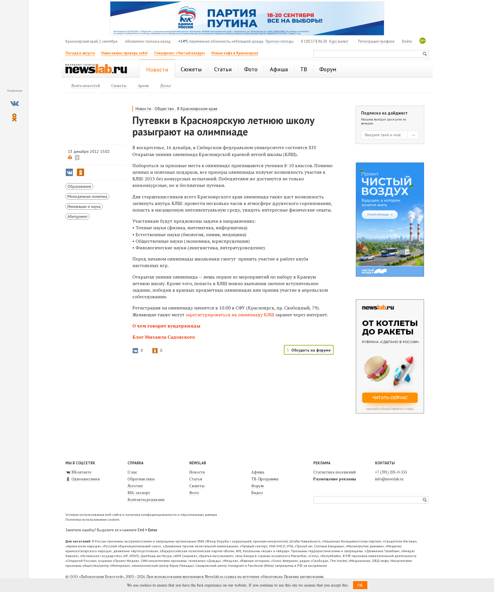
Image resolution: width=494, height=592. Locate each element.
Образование (79, 186)
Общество (164, 108)
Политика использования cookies (92, 519)
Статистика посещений (334, 472)
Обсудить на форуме (311, 350)
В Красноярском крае (197, 108)
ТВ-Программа (264, 479)
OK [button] (360, 585)
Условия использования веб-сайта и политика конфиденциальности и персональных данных (141, 514)
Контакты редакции (146, 499)
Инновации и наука (84, 206)
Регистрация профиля (376, 41)
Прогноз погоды (280, 41)
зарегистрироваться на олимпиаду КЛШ (230, 314)
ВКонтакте (81, 472)
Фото (194, 492)
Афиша (257, 472)
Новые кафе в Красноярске (234, 53)
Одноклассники (85, 479)
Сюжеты (196, 485)
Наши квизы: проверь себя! (124, 53)
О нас (132, 472)
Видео (257, 492)
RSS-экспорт (139, 492)
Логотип (135, 485)
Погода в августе (80, 53)
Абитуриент (77, 216)
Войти (407, 41)
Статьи (195, 479)
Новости (143, 108)
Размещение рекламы (334, 479)
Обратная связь (141, 479)
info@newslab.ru (389, 479)
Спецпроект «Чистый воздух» (179, 53)
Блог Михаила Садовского (163, 337)
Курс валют (338, 41)
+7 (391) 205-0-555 (391, 472)
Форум (257, 485)
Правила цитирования (303, 576)
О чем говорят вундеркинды (166, 326)
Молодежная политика (87, 196)
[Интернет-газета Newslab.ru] (98, 69)
